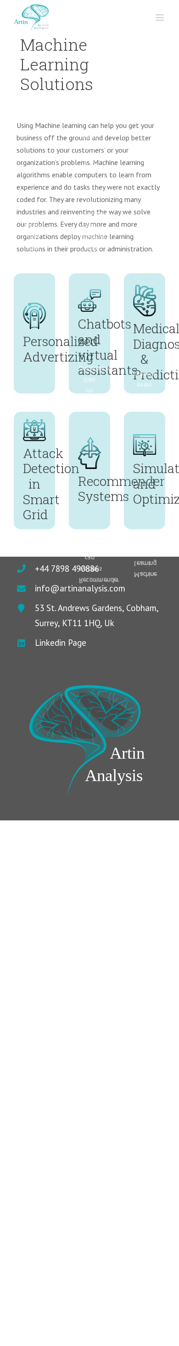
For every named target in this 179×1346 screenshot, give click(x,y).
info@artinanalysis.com (80, 588)
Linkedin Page (60, 642)
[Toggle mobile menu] (160, 17)
